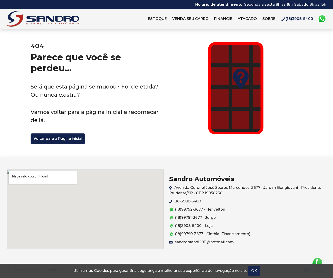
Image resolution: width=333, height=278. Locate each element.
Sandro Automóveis (53, 19)
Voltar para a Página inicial (58, 138)
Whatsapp (322, 18)
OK (254, 271)
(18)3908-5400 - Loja (193, 226)
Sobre (268, 19)
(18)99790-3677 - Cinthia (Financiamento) (212, 234)
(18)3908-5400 (187, 201)
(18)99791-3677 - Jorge (195, 217)
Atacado (247, 19)
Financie (223, 19)
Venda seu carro (190, 19)
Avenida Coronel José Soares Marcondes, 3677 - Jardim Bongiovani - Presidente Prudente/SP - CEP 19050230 (245, 190)
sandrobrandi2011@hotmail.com (204, 242)
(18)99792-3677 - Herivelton (199, 209)
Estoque (157, 19)
